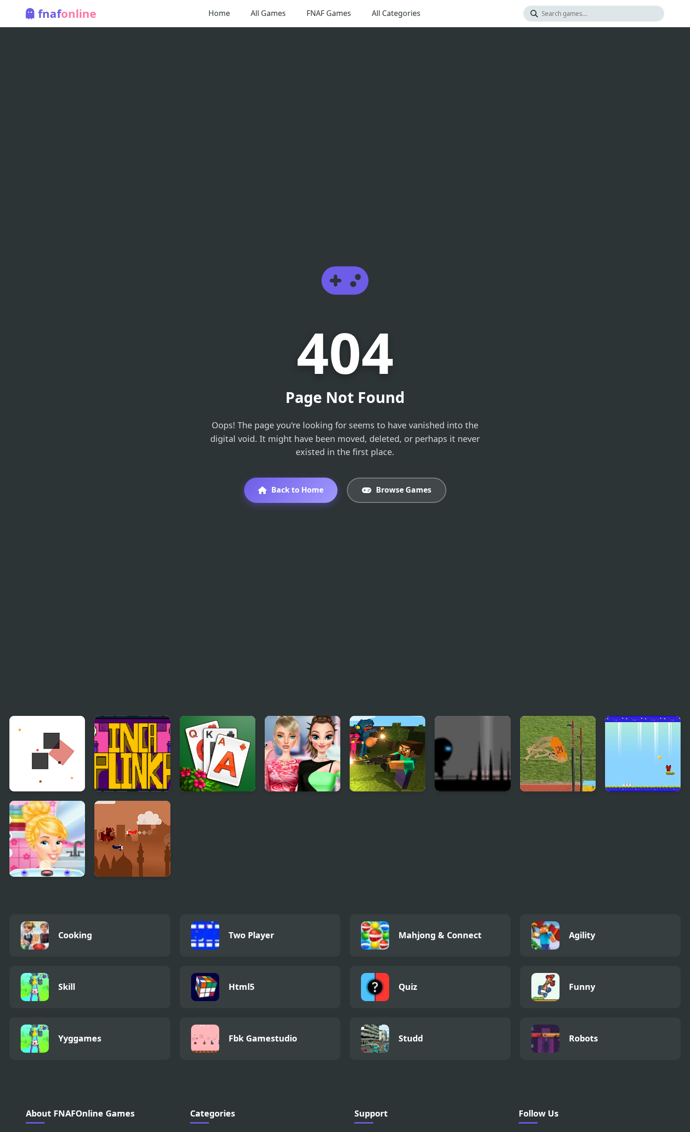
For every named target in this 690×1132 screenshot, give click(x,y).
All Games (268, 13)
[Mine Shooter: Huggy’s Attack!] (387, 753)
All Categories (396, 13)
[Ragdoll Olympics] (558, 753)
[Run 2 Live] (472, 753)
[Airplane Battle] (132, 838)
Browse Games (403, 490)
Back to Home (297, 490)
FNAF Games (329, 13)
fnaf (67, 13)
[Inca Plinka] (132, 753)
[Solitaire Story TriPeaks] (217, 753)
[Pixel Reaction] (47, 753)
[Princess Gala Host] (47, 838)
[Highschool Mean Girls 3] (302, 753)
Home (219, 13)
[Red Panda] (643, 753)
